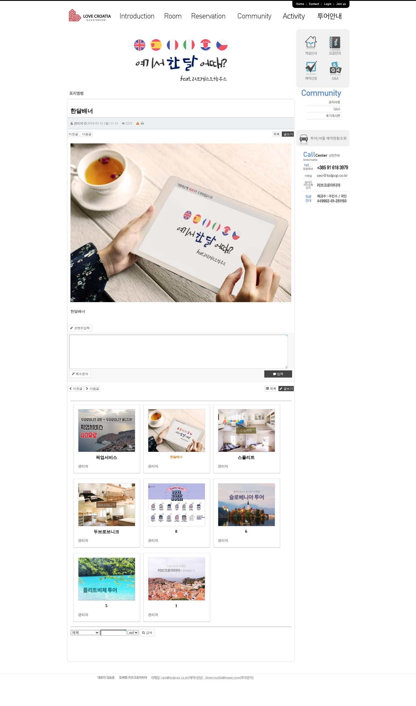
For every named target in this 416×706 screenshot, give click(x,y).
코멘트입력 (81, 328)
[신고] (137, 123)
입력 (279, 374)
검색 (148, 632)
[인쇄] (142, 123)
